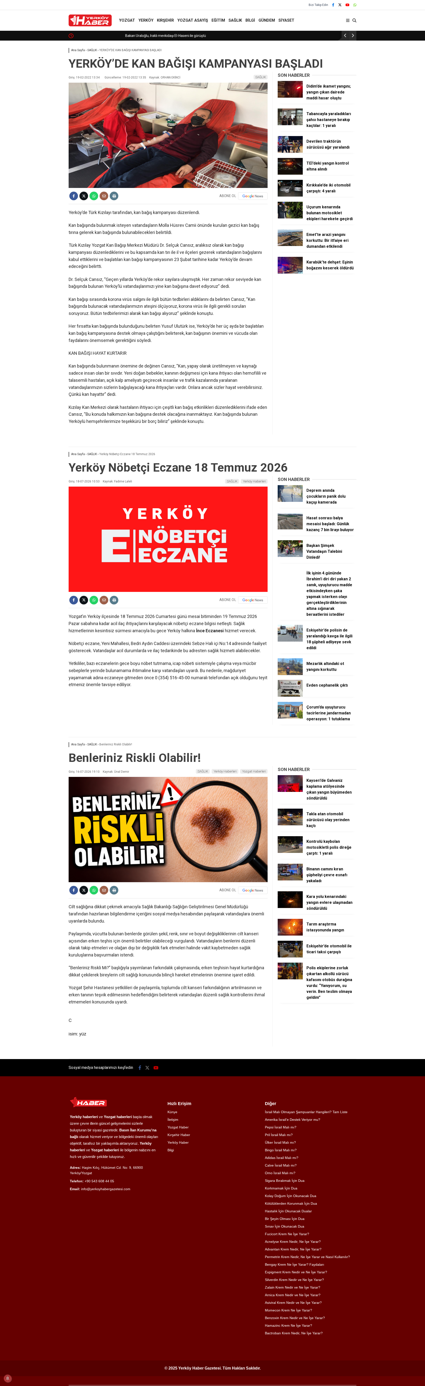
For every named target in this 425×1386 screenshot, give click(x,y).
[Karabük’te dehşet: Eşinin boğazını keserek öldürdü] (290, 272)
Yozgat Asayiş (192, 20)
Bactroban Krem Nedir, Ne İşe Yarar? (294, 1333)
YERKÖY (145, 20)
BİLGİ (250, 20)
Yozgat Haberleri (254, 771)
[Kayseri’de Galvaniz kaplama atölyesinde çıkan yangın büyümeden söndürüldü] (290, 791)
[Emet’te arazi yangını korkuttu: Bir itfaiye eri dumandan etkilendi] (290, 245)
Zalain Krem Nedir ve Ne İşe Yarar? (292, 1287)
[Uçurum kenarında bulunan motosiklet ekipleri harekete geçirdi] (290, 217)
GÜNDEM (266, 20)
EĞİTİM (218, 20)
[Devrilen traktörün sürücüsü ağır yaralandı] (290, 152)
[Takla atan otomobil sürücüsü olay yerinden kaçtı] (290, 824)
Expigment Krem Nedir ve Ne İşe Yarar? (296, 1272)
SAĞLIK (235, 20)
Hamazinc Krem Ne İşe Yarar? (288, 1325)
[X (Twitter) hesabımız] (340, 5)
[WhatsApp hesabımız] (354, 5)
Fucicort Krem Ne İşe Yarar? (287, 1234)
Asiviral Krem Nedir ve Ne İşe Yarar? (293, 1303)
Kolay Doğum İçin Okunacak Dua (290, 1196)
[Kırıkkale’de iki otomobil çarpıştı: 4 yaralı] (290, 195)
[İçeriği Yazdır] (114, 196)
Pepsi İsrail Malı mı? (280, 1127)
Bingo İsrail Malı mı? (281, 1150)
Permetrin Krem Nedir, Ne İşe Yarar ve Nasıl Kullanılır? (307, 1257)
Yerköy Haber (178, 1142)
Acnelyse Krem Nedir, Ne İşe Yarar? (293, 1242)
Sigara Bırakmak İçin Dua (284, 1181)
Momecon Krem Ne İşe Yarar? (288, 1310)
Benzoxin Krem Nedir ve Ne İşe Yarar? (295, 1318)
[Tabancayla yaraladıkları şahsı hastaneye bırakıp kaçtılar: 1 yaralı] (290, 124)
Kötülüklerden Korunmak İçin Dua (291, 1203)
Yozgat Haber (178, 1127)
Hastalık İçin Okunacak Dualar (288, 1211)
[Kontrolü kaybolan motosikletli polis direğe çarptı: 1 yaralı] (290, 852)
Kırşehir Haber (178, 1135)
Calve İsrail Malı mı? (281, 1165)
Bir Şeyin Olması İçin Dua (284, 1219)
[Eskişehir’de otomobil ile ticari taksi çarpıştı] (290, 956)
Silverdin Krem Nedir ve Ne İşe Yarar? (294, 1280)
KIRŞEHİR (165, 20)
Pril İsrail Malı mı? (279, 1135)
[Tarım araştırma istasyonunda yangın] (290, 934)
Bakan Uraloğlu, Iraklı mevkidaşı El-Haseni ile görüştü (115, 36)
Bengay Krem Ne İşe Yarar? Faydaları (294, 1264)
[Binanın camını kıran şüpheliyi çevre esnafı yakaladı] (290, 879)
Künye (172, 1112)
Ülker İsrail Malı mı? (280, 1142)
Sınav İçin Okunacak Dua (284, 1226)
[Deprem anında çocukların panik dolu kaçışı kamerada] (290, 501)
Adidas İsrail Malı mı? (281, 1158)
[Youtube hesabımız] (347, 5)
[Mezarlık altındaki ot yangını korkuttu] (290, 674)
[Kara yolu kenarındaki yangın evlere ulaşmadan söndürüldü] (290, 907)
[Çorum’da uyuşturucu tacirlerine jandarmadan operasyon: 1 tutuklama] (290, 717)
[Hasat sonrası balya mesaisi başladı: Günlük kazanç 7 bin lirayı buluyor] (290, 528)
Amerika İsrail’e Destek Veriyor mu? (292, 1120)
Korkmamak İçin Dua (281, 1188)
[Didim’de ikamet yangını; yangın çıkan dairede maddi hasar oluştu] (290, 96)
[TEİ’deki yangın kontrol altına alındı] (290, 173)
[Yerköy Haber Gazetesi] (90, 25)
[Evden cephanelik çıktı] (290, 695)
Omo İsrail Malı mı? (280, 1173)
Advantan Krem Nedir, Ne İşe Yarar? (293, 1249)
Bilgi (170, 1150)
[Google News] (253, 196)
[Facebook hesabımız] (333, 5)
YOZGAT (127, 20)
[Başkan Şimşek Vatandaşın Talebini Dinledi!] (290, 556)
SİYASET (286, 20)
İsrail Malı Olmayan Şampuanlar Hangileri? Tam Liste (306, 1112)
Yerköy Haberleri (254, 481)
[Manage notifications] (8, 1378)
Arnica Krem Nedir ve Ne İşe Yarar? (292, 1295)
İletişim (172, 1120)
